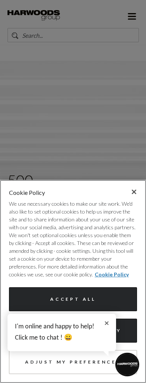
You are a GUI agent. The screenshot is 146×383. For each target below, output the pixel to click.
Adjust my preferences (73, 362)
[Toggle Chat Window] (127, 364)
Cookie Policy (112, 274)
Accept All (73, 299)
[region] (73, 281)
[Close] (134, 192)
